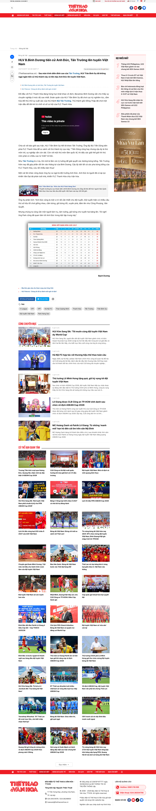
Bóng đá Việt (59, 15)
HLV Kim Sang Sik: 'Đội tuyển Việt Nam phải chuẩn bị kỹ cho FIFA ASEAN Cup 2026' (31, 503)
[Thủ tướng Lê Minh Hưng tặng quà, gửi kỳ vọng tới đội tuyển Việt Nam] (34, 384)
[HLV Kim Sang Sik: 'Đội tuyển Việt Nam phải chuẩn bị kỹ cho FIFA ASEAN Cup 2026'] (32, 489)
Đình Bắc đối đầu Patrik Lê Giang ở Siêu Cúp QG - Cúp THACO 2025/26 (31, 627)
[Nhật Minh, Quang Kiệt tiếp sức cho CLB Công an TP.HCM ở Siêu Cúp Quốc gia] (64, 583)
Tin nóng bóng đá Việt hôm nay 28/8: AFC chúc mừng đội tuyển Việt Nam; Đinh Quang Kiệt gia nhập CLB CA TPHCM (94, 535)
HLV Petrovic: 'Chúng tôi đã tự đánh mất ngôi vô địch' (39, 89)
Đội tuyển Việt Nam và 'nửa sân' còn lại (94, 626)
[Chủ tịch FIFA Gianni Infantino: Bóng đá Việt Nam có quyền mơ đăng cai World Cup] (64, 614)
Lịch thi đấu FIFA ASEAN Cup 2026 (95, 501)
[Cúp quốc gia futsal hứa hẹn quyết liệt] (96, 583)
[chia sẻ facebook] (12, 62)
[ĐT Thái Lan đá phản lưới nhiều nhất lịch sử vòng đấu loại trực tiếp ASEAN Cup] (64, 675)
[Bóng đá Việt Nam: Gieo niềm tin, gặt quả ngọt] (64, 705)
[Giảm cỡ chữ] (12, 80)
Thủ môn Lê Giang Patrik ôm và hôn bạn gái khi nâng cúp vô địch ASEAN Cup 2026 (64, 658)
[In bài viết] (12, 67)
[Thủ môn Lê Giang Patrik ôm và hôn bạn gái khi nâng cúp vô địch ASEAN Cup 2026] (64, 644)
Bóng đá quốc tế (74, 15)
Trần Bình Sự (102, 309)
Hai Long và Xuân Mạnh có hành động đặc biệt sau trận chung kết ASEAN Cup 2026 (63, 749)
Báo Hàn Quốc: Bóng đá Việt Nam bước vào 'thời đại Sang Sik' (63, 565)
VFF (32, 309)
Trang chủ (13, 48)
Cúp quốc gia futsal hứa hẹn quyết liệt (95, 596)
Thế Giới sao (115, 15)
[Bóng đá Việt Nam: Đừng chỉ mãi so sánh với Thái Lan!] (64, 520)
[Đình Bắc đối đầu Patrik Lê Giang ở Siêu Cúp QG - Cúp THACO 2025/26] (32, 614)
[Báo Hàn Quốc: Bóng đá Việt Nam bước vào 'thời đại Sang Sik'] (64, 553)
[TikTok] (145, 1)
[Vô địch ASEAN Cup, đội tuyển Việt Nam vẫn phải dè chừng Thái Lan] (96, 675)
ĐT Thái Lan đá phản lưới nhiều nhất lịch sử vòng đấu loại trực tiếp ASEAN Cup (63, 688)
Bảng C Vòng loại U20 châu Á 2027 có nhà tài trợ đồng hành (63, 502)
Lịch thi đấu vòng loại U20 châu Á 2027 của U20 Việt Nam (31, 532)
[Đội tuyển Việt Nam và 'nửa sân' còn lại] (96, 614)
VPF (39, 309)
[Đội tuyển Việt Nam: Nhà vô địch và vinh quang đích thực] (96, 459)
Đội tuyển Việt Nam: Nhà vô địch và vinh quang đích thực (95, 471)
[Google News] (96, 70)
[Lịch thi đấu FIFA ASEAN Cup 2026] (96, 489)
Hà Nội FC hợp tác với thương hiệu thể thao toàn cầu (79, 355)
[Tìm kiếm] (12, 8)
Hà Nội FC (48, 309)
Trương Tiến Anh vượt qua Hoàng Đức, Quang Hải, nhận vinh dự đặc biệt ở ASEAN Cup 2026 (31, 472)
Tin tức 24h (36, 15)
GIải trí (105, 15)
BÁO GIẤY (98, 1)
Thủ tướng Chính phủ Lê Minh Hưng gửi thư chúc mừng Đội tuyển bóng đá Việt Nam (95, 658)
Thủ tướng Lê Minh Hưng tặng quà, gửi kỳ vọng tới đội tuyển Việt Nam (80, 380)
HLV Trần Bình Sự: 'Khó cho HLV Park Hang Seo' (57, 186)
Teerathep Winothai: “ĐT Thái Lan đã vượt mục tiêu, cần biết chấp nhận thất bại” (31, 719)
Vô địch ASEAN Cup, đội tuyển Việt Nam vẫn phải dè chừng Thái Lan (95, 687)
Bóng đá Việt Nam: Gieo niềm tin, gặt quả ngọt (63, 718)
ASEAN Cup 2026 (23, 15)
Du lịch (96, 15)
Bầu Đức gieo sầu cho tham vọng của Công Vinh (37, 288)
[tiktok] (140, 8)
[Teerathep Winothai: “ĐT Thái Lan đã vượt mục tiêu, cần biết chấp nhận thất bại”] (32, 705)
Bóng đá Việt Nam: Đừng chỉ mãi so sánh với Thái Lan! (63, 532)
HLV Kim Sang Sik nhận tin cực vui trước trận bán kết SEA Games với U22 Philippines (132, 104)
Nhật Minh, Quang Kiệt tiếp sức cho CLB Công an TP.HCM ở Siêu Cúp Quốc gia (64, 597)
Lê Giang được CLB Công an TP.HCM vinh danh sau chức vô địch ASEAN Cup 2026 (78, 403)
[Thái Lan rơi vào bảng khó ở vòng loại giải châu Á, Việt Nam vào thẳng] (96, 553)
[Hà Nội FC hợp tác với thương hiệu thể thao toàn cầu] (34, 360)
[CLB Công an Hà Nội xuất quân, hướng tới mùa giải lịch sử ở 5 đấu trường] (64, 459)
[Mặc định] (12, 76)
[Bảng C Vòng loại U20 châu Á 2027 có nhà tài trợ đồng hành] (64, 489)
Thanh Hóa (77, 309)
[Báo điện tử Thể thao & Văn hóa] (78, 8)
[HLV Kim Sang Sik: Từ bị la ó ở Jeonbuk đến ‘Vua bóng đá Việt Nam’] (32, 675)
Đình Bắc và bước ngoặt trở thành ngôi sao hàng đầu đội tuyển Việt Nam (31, 658)
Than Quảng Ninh (62, 309)
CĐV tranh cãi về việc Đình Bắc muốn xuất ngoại (94, 718)
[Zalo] (144, 8)
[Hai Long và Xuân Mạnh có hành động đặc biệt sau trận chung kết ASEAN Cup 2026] (64, 735)
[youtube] (135, 8)
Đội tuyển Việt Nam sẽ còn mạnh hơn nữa (31, 596)
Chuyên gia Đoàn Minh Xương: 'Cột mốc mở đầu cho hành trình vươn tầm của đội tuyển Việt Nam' (32, 566)
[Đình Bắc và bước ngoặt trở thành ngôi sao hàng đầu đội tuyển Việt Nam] (32, 644)
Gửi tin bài (132, 1)
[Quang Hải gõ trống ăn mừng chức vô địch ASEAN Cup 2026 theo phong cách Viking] (32, 735)
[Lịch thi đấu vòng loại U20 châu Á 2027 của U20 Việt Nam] (32, 520)
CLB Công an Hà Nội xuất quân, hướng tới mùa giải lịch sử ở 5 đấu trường (63, 472)
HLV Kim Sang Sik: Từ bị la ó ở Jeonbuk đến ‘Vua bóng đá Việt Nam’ (30, 688)
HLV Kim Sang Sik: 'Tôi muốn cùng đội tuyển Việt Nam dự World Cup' (80, 333)
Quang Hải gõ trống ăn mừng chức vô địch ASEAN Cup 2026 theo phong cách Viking (31, 749)
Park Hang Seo (43, 314)
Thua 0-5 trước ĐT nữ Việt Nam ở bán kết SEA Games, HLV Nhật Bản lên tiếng (132, 77)
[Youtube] (141, 1)
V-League (23, 309)
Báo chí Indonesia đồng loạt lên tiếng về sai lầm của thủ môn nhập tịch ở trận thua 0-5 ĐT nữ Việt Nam (132, 90)
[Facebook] (137, 1)
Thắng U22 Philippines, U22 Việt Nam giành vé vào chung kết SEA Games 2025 (132, 66)
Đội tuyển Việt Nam (27, 314)
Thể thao (47, 15)
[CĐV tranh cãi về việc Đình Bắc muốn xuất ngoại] (96, 705)
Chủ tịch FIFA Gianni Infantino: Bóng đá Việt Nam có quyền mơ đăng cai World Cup (62, 627)
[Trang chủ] (12, 15)
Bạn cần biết (128, 15)
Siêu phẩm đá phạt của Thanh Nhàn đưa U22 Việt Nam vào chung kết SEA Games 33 (131, 118)
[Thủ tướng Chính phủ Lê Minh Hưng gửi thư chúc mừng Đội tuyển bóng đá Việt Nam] (96, 644)
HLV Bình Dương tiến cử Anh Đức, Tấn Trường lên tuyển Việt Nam (43, 85)
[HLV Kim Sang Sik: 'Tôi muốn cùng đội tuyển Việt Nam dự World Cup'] (34, 337)
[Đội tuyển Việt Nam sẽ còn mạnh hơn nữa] (32, 583)
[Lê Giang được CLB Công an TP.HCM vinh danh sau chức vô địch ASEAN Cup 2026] (34, 407)
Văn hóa (87, 15)
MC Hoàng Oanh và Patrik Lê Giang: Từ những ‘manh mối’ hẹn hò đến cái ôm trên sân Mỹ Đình (79, 427)
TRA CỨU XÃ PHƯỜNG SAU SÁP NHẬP (115, 1)
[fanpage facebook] (131, 8)
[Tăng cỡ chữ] (12, 72)
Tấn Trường (74, 73)
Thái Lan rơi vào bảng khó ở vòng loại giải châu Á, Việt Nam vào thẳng (94, 566)
